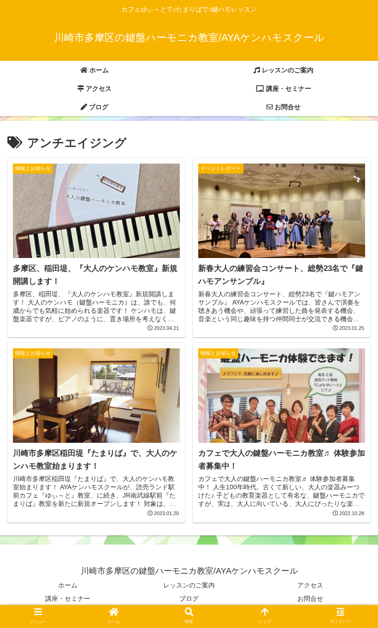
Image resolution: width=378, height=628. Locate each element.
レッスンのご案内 (189, 585)
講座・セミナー (67, 598)
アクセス (310, 585)
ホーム (67, 585)
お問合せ (310, 598)
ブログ (189, 598)
